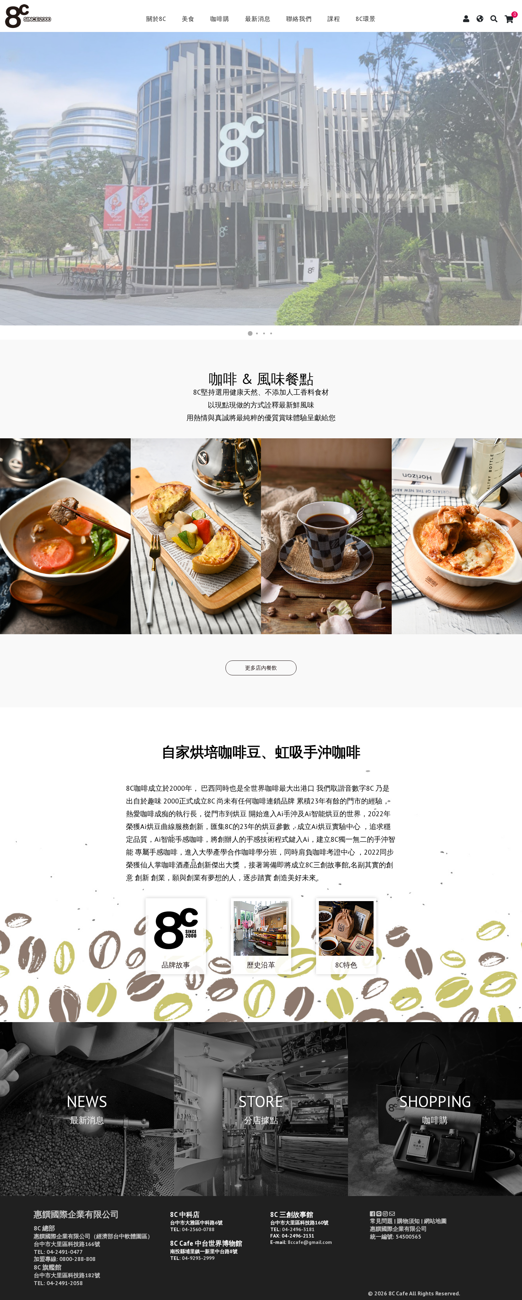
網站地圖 (435, 1220)
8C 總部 (44, 1228)
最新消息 (258, 19)
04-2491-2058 (65, 1283)
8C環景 (366, 19)
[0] (509, 19)
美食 (188, 19)
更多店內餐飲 (261, 667)
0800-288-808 (77, 1258)
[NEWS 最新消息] (87, 1193)
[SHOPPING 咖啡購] (435, 1193)
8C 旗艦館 (47, 1267)
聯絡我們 (299, 19)
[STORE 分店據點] (261, 1193)
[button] (6, 179)
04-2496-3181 (298, 1229)
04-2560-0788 (198, 1229)
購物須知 (408, 1220)
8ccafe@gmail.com (310, 1242)
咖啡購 (219, 19)
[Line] (378, 1213)
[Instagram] (385, 1213)
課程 (333, 19)
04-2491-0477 (65, 1251)
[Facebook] (372, 1213)
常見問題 (381, 1220)
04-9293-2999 (198, 1258)
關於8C (156, 19)
